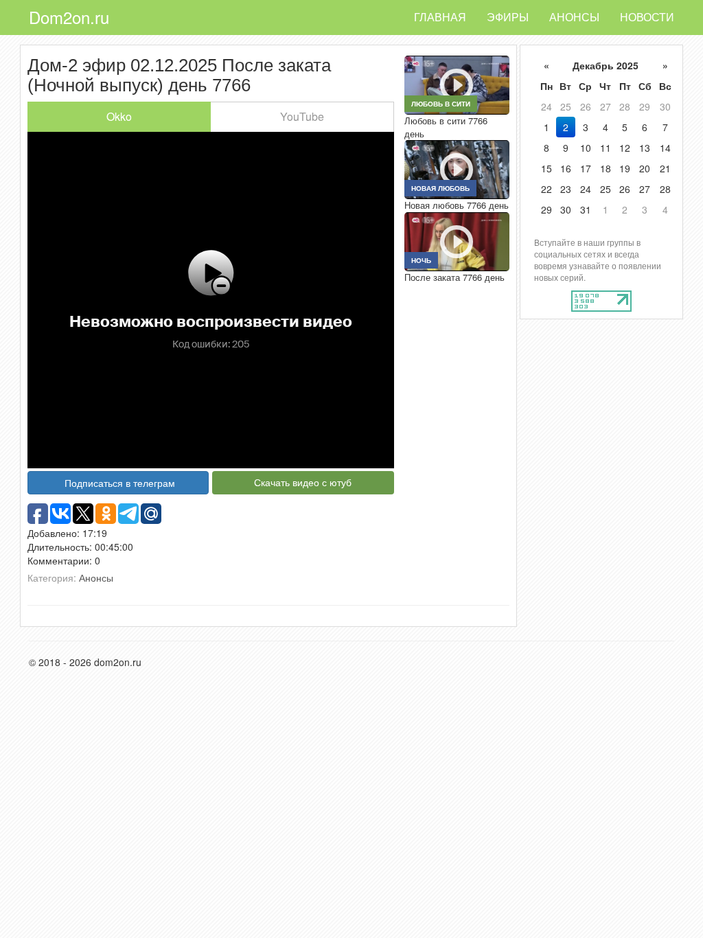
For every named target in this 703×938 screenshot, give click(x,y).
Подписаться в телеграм (120, 483)
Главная (440, 17)
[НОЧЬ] (456, 240)
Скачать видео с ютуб (303, 482)
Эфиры (508, 17)
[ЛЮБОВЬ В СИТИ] (456, 84)
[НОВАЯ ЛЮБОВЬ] (456, 168)
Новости (647, 17)
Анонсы (574, 17)
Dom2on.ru (69, 17)
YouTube (302, 116)
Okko (119, 116)
